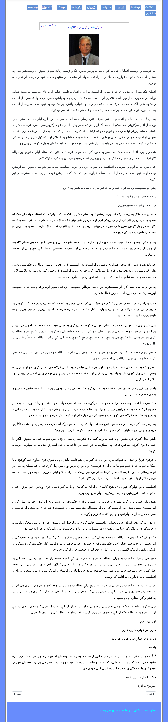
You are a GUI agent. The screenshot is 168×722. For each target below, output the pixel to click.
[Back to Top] (6, 716)
